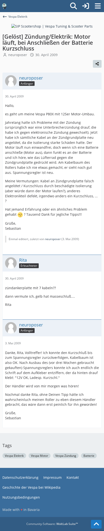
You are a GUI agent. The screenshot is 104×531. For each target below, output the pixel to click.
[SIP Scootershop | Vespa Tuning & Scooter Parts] (52, 26)
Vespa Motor (39, 456)
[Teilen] (97, 64)
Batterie (88, 456)
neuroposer (17, 54)
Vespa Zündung (65, 456)
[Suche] (73, 6)
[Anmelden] (85, 6)
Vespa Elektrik (14, 456)
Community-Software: (52, 524)
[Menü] (98, 6)
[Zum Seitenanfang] (96, 524)
